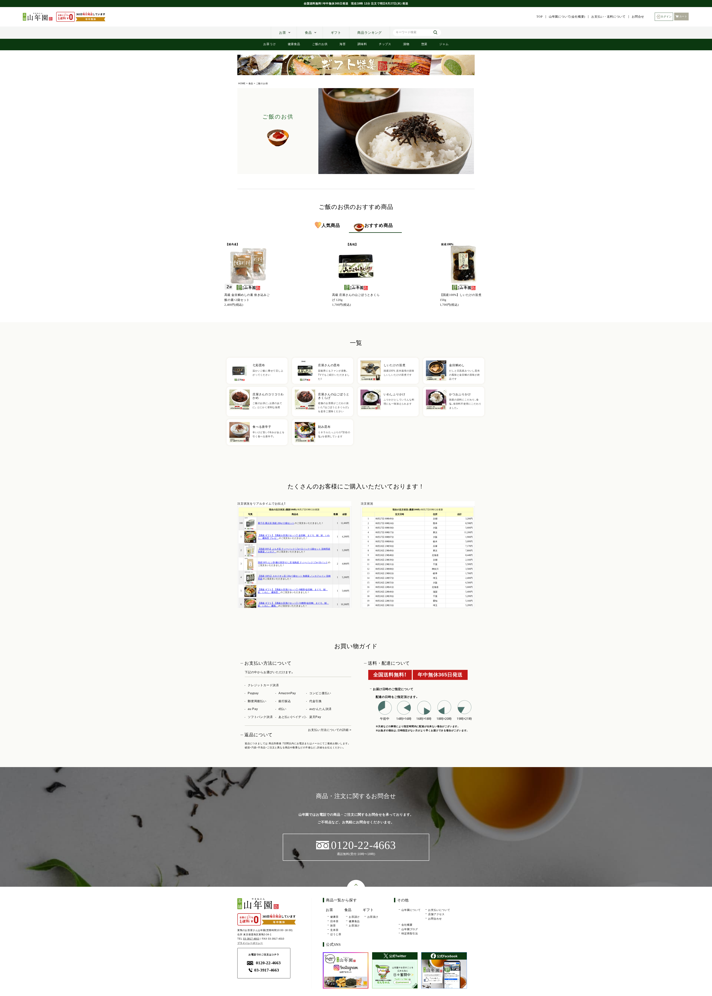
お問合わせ (435, 918)
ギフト (336, 33)
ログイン (666, 16)
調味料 (362, 44)
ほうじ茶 (335, 934)
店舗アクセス (436, 914)
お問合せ (638, 16)
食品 (308, 33)
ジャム (444, 44)
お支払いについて (439, 909)
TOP (539, 16)
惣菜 (424, 44)
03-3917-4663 (251, 938)
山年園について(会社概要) (567, 16)
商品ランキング (369, 33)
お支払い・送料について (608, 16)
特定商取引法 (409, 933)
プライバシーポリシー (250, 943)
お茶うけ (269, 44)
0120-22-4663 (268, 963)
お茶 (282, 33)
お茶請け (354, 916)
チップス (385, 44)
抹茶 (333, 925)
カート (683, 16)
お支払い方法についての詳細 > (329, 729)
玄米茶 (334, 929)
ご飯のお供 (320, 44)
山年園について (411, 909)
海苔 (342, 44)
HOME (241, 83)
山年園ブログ (409, 929)
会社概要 (406, 924)
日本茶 (334, 921)
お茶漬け (354, 925)
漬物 (406, 44)
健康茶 (334, 916)
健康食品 (294, 44)
